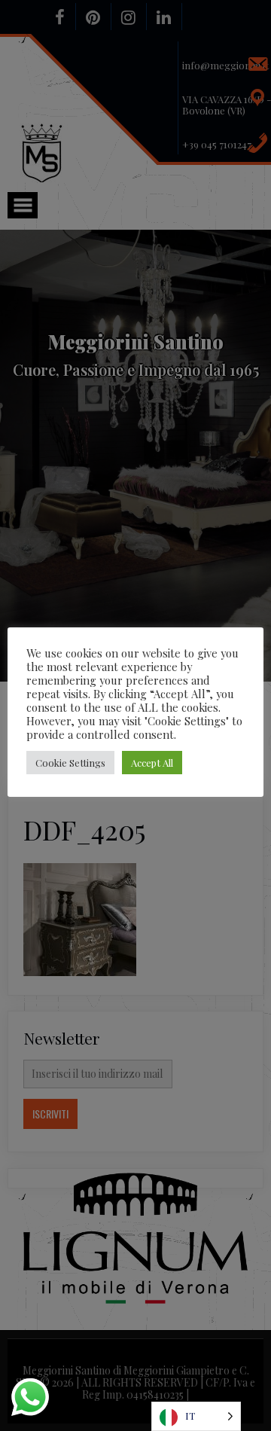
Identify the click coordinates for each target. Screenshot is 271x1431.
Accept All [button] (152, 762)
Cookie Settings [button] (70, 762)
